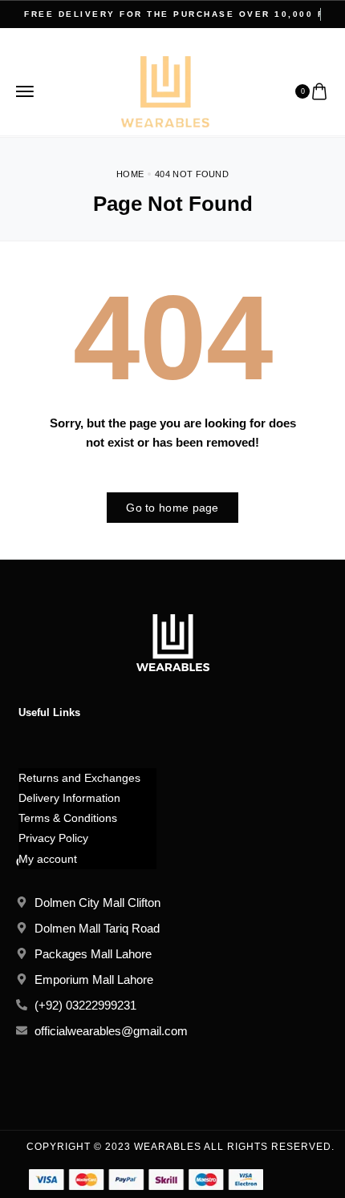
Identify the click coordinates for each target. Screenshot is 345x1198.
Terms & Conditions (67, 817)
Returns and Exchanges (79, 777)
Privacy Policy (53, 838)
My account (47, 858)
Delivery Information (69, 797)
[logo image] (165, 90)
